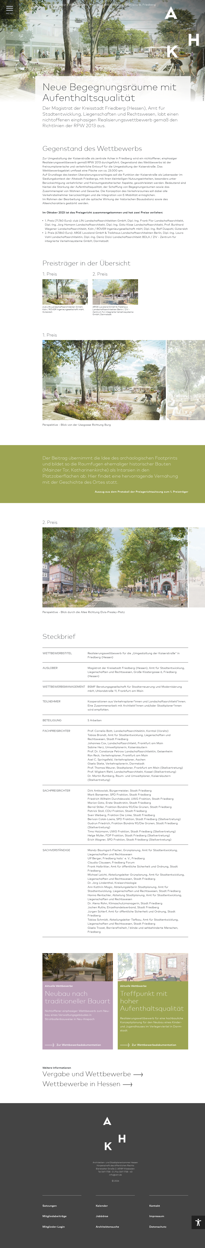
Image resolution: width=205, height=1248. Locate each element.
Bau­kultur (59, 4)
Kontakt (154, 1205)
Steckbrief (9, 45)
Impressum (156, 1216)
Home (46, 4)
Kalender (102, 1205)
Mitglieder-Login (53, 1226)
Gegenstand (10, 22)
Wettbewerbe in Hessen (85, 4)
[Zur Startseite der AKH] (115, 1131)
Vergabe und (86, 1073)
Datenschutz (157, 1226)
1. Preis (7, 34)
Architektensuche (107, 1226)
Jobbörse (102, 1216)
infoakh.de (115, 1174)
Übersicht (8, 28)
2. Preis (7, 39)
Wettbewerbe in (81, 1083)
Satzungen (49, 1205)
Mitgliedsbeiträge (54, 1216)
